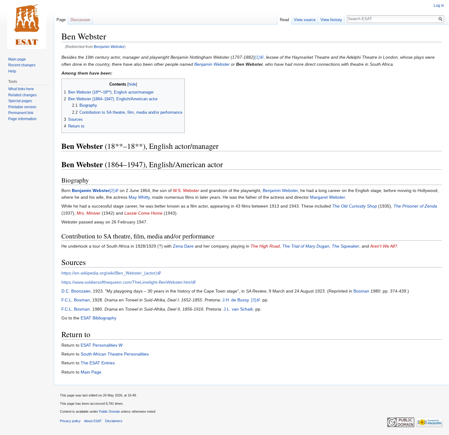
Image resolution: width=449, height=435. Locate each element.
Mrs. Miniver (88, 213)
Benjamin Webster (109, 47)
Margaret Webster (327, 197)
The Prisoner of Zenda (415, 206)
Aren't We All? (383, 246)
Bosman (361, 291)
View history (331, 19)
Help (12, 71)
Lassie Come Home (143, 213)
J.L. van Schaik (238, 309)
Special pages (20, 101)
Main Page (91, 372)
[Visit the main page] (26, 24)
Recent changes (21, 65)
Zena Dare (183, 246)
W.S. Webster (186, 190)
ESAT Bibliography (98, 317)
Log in (439, 5)
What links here (21, 89)
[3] (253, 299)
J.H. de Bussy (235, 299)
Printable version (22, 107)
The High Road (265, 246)
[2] (112, 190)
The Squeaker (345, 246)
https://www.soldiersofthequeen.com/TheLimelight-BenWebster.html (126, 282)
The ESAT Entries (98, 362)
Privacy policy (70, 421)
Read (284, 19)
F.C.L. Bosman (75, 299)
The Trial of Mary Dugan (305, 246)
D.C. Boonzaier (75, 291)
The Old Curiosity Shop (354, 206)
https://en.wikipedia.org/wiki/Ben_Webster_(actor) (109, 273)
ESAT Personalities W (101, 345)
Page (61, 19)
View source (305, 19)
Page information (22, 119)
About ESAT (93, 421)
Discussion (80, 19)
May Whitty (139, 197)
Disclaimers (113, 421)
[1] (257, 57)
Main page (17, 59)
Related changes (22, 95)
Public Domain (109, 411)
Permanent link (20, 113)
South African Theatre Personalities (115, 354)
